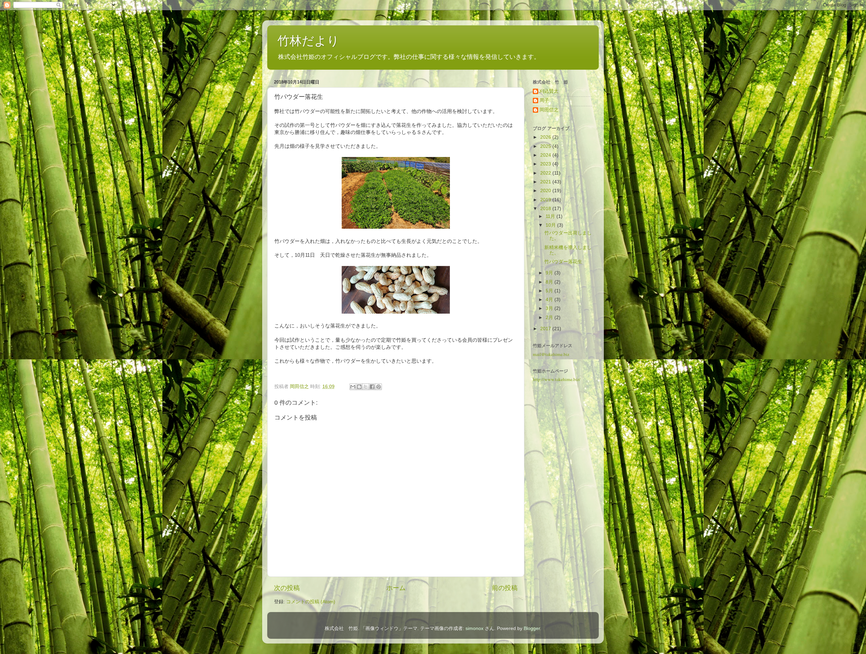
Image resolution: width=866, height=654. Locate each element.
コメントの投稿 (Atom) (310, 601)
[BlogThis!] (359, 386)
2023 (546, 163)
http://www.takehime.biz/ (556, 379)
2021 (546, 181)
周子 (544, 100)
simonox (474, 628)
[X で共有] (365, 386)
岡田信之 (549, 109)
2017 (546, 328)
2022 (546, 173)
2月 (550, 317)
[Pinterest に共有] (378, 386)
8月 (550, 282)
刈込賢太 (549, 91)
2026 (546, 137)
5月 (550, 290)
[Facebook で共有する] (372, 386)
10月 (551, 225)
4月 (550, 299)
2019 (546, 199)
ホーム (396, 587)
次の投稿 (287, 587)
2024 (546, 155)
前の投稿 (505, 587)
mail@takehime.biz (551, 354)
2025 (546, 146)
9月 (550, 272)
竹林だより (308, 41)
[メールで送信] (352, 386)
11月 (551, 216)
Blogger (532, 628)
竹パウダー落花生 (563, 261)
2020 (546, 190)
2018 (546, 208)
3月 (550, 308)
